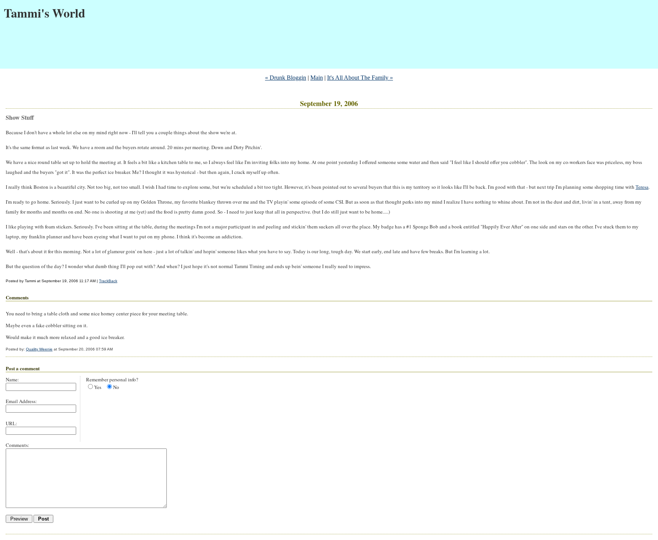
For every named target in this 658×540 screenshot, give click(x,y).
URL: (11, 423)
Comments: (17, 445)
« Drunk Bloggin (285, 77)
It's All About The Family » (360, 77)
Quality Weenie (39, 349)
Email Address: (21, 401)
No (116, 387)
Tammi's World (44, 13)
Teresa (642, 186)
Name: (12, 379)
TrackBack (108, 281)
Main (316, 77)
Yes (97, 387)
